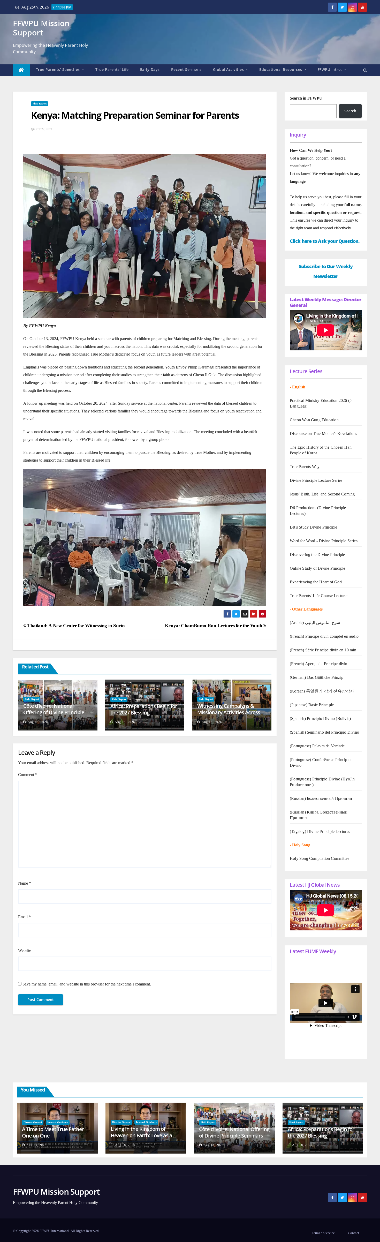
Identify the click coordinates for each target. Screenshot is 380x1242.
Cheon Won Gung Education (314, 420)
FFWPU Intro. (330, 69)
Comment (27, 774)
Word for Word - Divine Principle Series (324, 541)
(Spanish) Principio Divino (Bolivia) (320, 718)
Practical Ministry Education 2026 (318, 400)
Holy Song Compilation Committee (319, 858)
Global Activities (229, 69)
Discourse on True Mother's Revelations (323, 433)
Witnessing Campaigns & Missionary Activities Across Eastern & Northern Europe (228, 712)
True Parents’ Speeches (58, 69)
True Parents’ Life (112, 69)
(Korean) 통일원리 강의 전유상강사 (322, 691)
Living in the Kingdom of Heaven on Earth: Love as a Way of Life (141, 1135)
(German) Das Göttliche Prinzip (316, 677)
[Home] (21, 70)
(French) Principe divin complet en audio (324, 636)
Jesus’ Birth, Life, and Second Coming (322, 494)
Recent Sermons (186, 69)
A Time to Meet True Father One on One (53, 1132)
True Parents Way (305, 466)
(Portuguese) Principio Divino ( (316, 779)
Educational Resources (281, 69)
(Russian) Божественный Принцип (321, 798)
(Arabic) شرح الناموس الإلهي (315, 622)
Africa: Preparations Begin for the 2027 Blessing (143, 709)
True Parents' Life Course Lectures (319, 595)
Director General (33, 1122)
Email (24, 917)
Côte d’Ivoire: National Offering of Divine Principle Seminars (53, 712)
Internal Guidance (57, 1122)
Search (350, 110)
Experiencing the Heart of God (316, 582)
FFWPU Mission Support (41, 28)
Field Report (40, 103)
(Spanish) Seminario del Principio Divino (324, 732)
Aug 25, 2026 (36, 1145)
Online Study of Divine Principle (317, 568)
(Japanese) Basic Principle (312, 705)
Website (24, 950)
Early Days (150, 69)
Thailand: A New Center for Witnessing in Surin (75, 625)
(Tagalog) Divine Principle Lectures (320, 831)
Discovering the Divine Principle (317, 554)
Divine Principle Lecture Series (316, 480)
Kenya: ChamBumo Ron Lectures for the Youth (214, 625)
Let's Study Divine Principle (313, 527)
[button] (365, 70)
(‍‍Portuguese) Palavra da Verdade (317, 746)
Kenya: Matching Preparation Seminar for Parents (135, 115)
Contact (353, 1233)
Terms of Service (323, 1233)
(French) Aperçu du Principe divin (318, 663)
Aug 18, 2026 (38, 722)
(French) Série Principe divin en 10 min (323, 650)
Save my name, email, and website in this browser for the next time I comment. (86, 984)
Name (24, 883)
